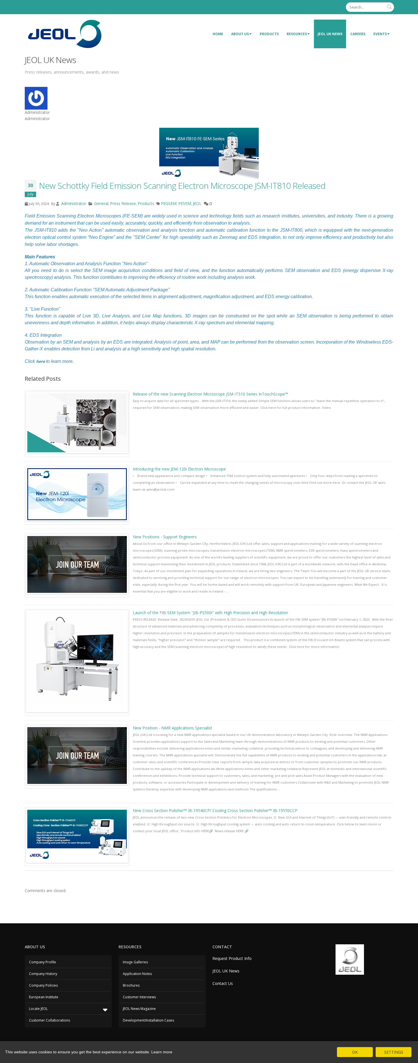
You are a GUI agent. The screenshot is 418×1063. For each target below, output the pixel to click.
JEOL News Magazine (139, 1008)
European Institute (43, 997)
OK (355, 1052)
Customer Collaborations (49, 1020)
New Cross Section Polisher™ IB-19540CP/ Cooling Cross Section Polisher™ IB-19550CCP (215, 810)
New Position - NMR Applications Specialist (172, 728)
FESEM (184, 203)
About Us (240, 34)
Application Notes (137, 973)
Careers (357, 34)
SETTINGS (393, 1052)
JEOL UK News (330, 34)
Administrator (73, 203)
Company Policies (43, 985)
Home (218, 34)
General (101, 203)
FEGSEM (169, 203)
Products (269, 34)
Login (336, 7)
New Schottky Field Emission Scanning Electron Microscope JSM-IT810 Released (182, 185)
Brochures (131, 985)
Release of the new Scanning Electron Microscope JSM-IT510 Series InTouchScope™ (210, 394)
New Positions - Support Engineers (165, 536)
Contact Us (222, 983)
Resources (297, 34)
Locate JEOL (38, 1008)
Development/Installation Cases (148, 1020)
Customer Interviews (139, 997)
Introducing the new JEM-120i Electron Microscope (179, 469)
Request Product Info (232, 958)
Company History (43, 973)
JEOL (197, 203)
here (40, 361)
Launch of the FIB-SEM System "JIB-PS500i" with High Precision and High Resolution (210, 612)
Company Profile (42, 962)
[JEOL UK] (64, 33)
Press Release (123, 203)
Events (380, 34)
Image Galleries (135, 962)
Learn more (161, 1052)
